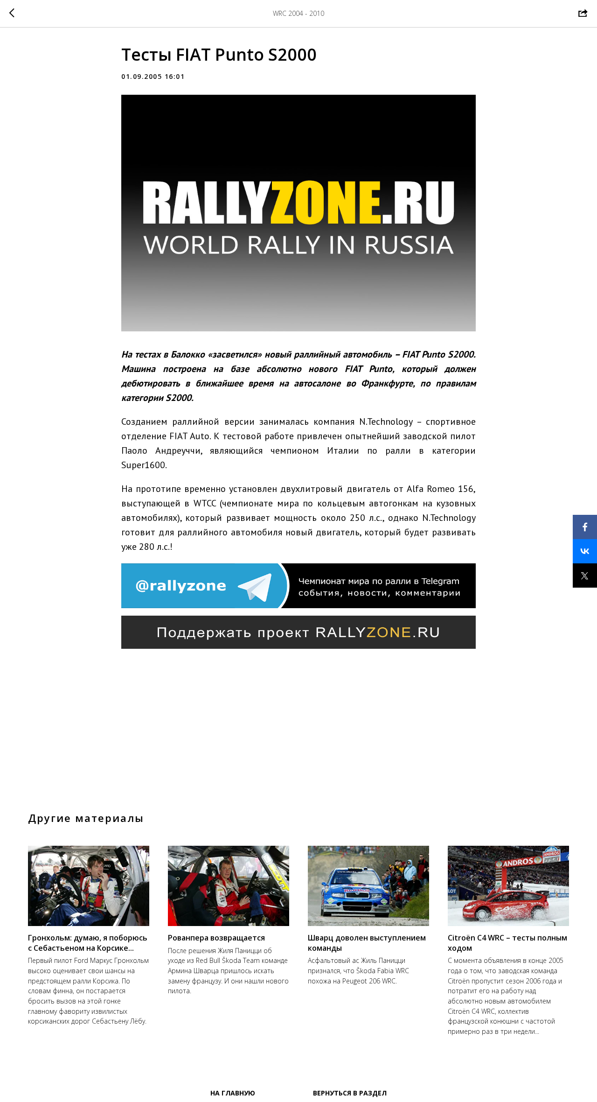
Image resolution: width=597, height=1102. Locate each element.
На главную (232, 1092)
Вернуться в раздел (350, 1092)
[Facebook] (585, 527)
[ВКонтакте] (585, 551)
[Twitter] (585, 575)
